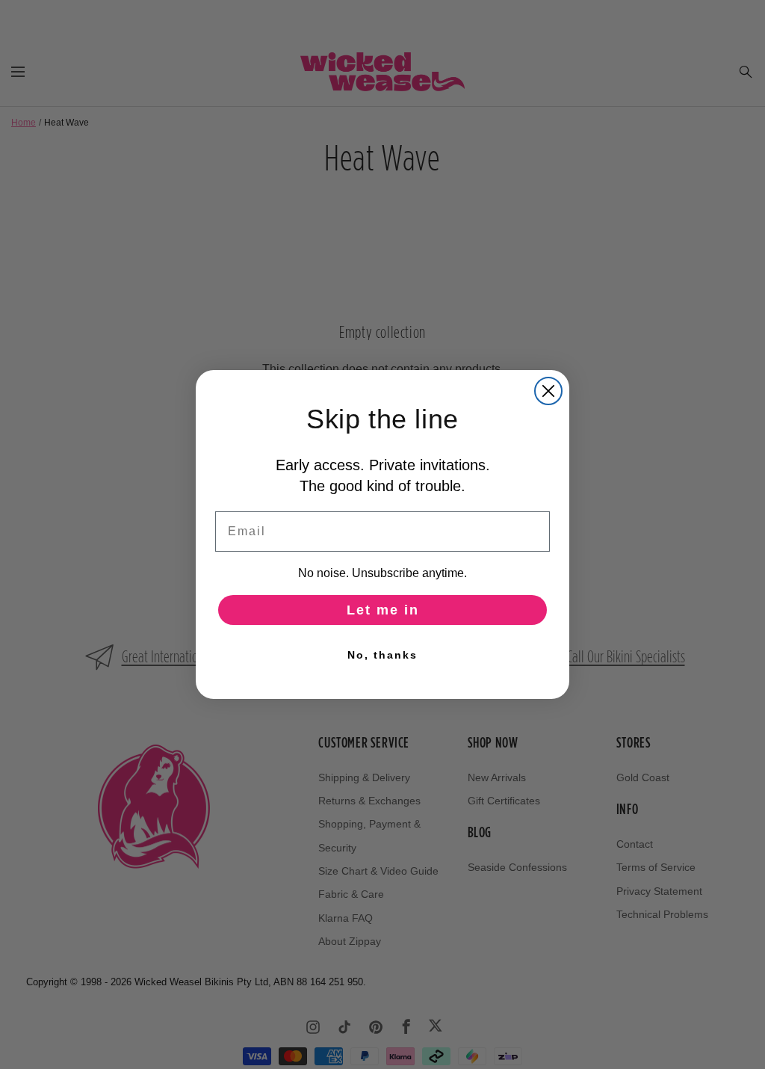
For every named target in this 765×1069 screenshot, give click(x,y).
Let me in (383, 610)
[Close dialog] (548, 391)
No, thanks (382, 655)
